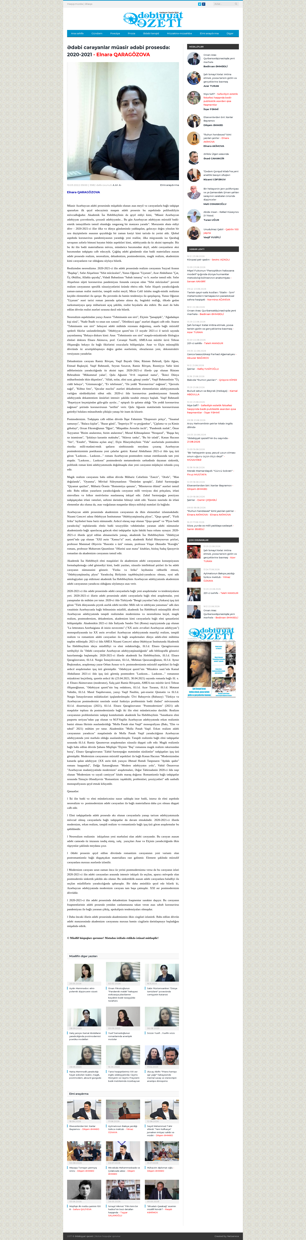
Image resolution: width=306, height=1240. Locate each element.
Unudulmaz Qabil (221, 231)
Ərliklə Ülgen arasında (216, 154)
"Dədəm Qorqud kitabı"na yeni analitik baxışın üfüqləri (221, 173)
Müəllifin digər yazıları (83, 956)
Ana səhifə (77, 33)
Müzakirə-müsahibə (179, 33)
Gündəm (96, 33)
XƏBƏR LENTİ (196, 249)
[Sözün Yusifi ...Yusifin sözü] (162, 1018)
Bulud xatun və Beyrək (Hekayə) (212, 392)
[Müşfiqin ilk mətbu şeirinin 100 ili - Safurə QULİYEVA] (84, 1191)
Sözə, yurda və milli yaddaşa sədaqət (210, 527)
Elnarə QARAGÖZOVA (83, 192)
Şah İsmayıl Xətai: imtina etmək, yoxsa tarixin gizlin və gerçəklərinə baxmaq (220, 78)
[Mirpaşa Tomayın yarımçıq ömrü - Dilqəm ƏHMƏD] (84, 1152)
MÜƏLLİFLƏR (196, 46)
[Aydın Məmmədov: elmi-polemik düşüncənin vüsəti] (84, 973)
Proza (131, 33)
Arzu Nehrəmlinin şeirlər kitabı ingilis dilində (210, 425)
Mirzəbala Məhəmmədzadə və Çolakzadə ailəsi (124, 1170)
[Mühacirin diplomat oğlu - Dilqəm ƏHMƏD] (162, 1152)
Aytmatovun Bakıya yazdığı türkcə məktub (122, 1129)
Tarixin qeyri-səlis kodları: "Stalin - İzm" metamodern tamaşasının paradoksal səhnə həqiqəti (211, 296)
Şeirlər (203, 368)
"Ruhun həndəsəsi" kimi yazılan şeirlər (217, 138)
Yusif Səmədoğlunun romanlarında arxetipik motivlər (120, 1036)
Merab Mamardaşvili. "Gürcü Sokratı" (210, 472)
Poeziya (115, 33)
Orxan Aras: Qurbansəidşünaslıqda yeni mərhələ (219, 59)
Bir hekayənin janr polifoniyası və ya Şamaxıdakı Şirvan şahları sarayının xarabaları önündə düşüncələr (221, 194)
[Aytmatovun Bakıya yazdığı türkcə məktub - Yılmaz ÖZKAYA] (123, 1110)
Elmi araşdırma (209, 33)
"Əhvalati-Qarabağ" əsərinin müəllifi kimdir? (161, 1209)
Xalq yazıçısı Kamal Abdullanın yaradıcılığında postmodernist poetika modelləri (85, 1036)
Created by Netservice (227, 1236)
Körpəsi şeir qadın (208, 259)
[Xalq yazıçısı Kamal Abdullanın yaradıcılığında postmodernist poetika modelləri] (84, 1018)
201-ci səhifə (205, 343)
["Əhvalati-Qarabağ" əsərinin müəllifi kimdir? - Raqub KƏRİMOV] (162, 1191)
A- (120, 185)
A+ (116, 185)
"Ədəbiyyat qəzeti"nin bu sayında (208, 440)
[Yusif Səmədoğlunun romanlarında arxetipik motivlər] (123, 1018)
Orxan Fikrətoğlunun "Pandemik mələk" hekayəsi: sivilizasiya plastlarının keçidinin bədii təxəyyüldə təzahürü (123, 994)
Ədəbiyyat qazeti (84, 1236)
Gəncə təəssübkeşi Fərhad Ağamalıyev (212, 356)
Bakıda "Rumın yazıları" (212, 379)
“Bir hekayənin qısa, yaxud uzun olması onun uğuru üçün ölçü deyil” (211, 456)
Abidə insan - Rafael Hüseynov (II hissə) (221, 214)
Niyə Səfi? (221, 99)
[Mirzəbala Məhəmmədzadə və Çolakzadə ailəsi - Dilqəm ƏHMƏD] (123, 1152)
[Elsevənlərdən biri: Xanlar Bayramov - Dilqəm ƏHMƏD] (84, 1110)
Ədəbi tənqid (151, 33)
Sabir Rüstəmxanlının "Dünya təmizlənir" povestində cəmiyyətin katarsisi (162, 991)
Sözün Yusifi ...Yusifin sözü (161, 1033)
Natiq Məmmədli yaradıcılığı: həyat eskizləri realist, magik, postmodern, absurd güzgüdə (85, 1074)
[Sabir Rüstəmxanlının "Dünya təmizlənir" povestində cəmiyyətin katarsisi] (162, 973)
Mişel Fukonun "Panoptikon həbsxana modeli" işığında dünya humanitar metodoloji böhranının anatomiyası (210, 276)
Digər (230, 33)
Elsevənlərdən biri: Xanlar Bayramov (218, 119)
